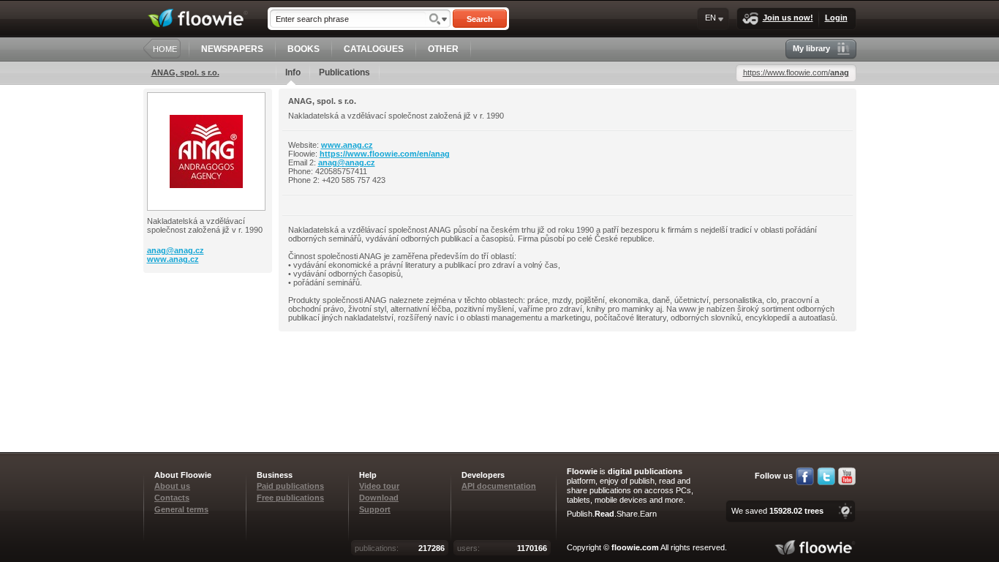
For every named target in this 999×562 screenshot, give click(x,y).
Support (375, 509)
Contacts (171, 497)
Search (480, 19)
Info (293, 72)
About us (172, 486)
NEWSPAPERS (232, 49)
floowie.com (635, 547)
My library (811, 48)
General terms (181, 509)
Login (836, 17)
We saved (777, 510)
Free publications (290, 497)
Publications (344, 72)
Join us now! (788, 17)
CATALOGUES (374, 49)
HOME (165, 49)
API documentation (498, 486)
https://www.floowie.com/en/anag (385, 153)
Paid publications (290, 486)
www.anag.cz (173, 259)
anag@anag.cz (175, 250)
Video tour (379, 486)
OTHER (443, 49)
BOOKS (303, 49)
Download (379, 497)
